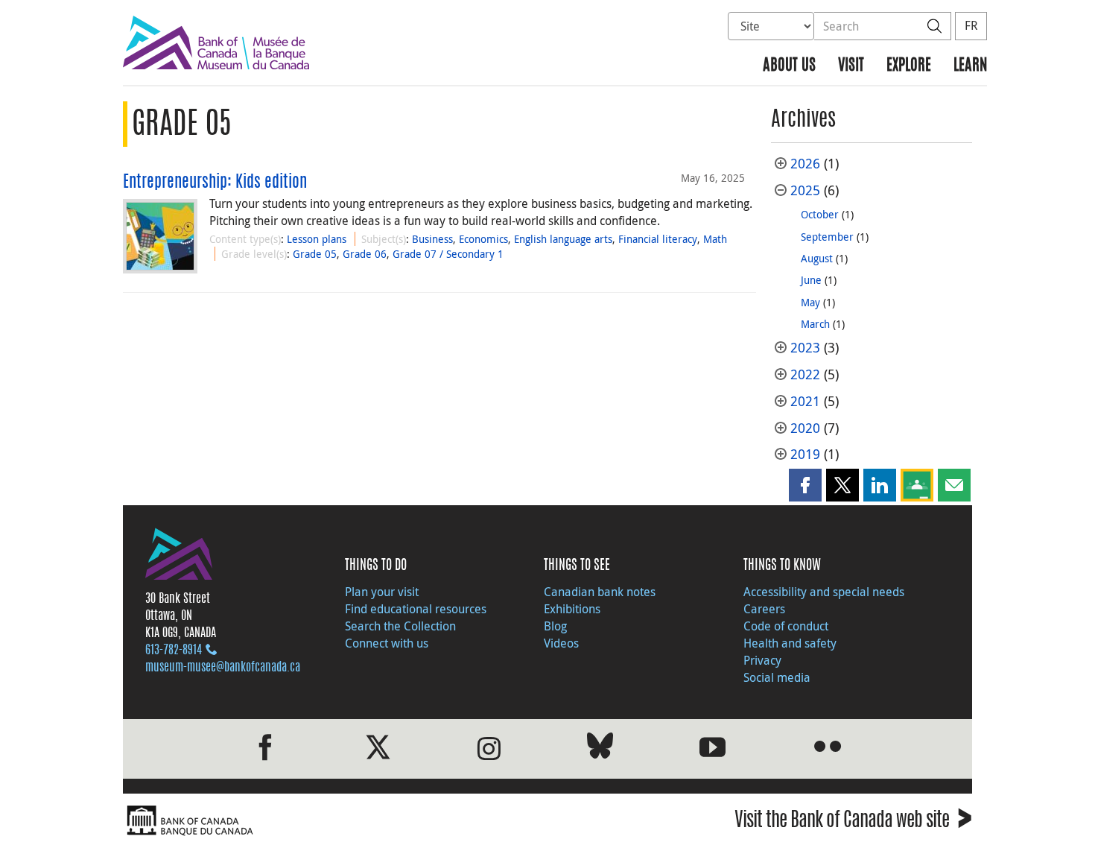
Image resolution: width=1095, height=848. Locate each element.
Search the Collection (400, 626)
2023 (805, 347)
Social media (776, 677)
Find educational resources (415, 609)
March (815, 324)
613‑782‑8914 (173, 650)
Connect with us (386, 643)
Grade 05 (315, 254)
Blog (555, 626)
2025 (805, 190)
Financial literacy (657, 239)
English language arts (563, 239)
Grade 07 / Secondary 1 (448, 254)
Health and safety (790, 643)
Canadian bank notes (600, 591)
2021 (805, 401)
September (827, 237)
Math (715, 239)
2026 (805, 163)
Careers (764, 609)
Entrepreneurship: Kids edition (215, 182)
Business (432, 239)
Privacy (762, 660)
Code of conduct (785, 626)
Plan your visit (382, 591)
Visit (851, 66)
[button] (805, 485)
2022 (805, 374)
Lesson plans (316, 239)
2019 (805, 454)
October (820, 214)
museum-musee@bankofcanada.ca (222, 668)
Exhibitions (572, 609)
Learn (970, 66)
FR (971, 25)
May (810, 302)
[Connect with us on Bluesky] (600, 748)
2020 (805, 428)
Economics (483, 239)
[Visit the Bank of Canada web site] (331, 821)
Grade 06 (365, 254)
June (811, 280)
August (817, 258)
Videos (561, 643)
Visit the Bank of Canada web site (853, 822)
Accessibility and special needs (823, 591)
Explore (908, 66)
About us (789, 66)
